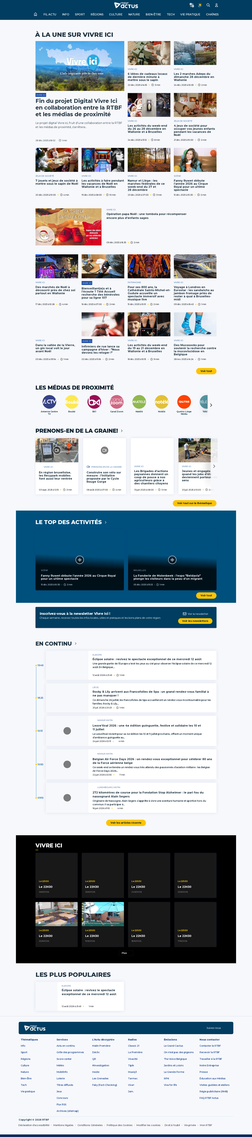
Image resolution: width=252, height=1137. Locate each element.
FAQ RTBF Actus (209, 1098)
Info (65, 14)
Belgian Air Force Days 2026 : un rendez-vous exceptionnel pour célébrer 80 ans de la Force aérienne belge (152, 761)
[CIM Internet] (224, 1127)
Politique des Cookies (119, 1125)
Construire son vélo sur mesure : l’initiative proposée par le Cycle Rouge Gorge (104, 477)
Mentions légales (63, 1125)
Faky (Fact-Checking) (104, 1085)
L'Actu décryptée (103, 1039)
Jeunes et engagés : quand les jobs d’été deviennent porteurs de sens (199, 475)
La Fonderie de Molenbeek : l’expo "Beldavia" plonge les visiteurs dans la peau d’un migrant (168, 577)
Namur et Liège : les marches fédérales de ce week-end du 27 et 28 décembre (146, 185)
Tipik (131, 1065)
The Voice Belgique (175, 1058)
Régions (97, 14)
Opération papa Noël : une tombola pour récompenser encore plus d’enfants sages (146, 215)
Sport (80, 14)
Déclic (96, 1052)
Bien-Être (26, 1078)
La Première (135, 1052)
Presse (204, 1072)
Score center (64, 1058)
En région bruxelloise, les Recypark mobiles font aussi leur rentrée (55, 475)
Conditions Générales (90, 1125)
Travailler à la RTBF (211, 1058)
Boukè (71, 411)
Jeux (59, 1091)
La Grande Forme (174, 1072)
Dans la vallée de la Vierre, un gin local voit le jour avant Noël (55, 348)
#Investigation (100, 1065)
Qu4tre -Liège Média (184, 412)
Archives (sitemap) (68, 1111)
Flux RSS (61, 1104)
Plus (124, 953)
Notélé (161, 411)
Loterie (61, 1078)
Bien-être (153, 14)
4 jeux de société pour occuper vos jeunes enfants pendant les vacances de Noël (194, 130)
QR (94, 1058)
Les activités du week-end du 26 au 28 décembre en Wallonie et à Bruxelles (147, 129)
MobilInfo (62, 1072)
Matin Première (101, 1045)
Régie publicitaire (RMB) (214, 1091)
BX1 (94, 411)
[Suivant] (211, 405)
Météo (60, 1065)
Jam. (131, 1091)
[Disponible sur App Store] (107, 1028)
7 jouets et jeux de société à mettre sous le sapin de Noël (56, 182)
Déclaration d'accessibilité (33, 1125)
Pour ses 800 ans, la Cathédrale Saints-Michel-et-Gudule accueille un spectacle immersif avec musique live (149, 293)
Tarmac (132, 1078)
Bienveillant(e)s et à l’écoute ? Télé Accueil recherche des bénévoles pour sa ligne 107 (100, 293)
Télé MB (206, 411)
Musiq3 (132, 1072)
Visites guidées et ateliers (214, 1085)
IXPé (166, 1078)
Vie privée (190, 1125)
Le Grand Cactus (173, 1045)
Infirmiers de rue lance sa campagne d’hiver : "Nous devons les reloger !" (100, 349)
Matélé (139, 411)
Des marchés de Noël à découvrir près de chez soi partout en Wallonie (55, 290)
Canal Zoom (116, 411)
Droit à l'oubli (172, 1125)
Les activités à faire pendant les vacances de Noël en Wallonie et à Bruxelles (103, 183)
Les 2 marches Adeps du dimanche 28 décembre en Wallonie (194, 77)
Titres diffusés (65, 1085)
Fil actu (49, 14)
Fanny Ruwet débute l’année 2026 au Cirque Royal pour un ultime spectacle (191, 185)
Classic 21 (133, 1045)
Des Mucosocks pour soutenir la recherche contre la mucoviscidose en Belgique (195, 350)
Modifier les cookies (148, 1125)
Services (62, 1039)
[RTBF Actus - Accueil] (126, 5)
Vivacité (132, 1058)
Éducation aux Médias (213, 1078)
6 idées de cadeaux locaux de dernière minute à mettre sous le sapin (147, 77)
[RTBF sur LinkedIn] (226, 1028)
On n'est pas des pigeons (179, 1052)
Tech (171, 14)
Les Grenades (100, 1078)
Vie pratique (190, 14)
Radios (132, 1039)
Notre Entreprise (209, 1065)
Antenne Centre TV (49, 412)
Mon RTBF (206, 1125)
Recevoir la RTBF (209, 1052)
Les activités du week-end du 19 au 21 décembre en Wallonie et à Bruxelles (147, 348)
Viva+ (131, 1085)
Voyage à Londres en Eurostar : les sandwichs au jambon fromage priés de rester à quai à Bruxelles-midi (194, 293)
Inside (95, 1072)
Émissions (170, 1039)
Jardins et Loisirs (174, 1065)
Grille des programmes (70, 1052)
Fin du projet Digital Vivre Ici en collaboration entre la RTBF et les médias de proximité (78, 108)
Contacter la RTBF (210, 1045)
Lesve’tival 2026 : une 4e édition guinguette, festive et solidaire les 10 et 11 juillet (147, 727)
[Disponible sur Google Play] (152, 1028)
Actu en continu (66, 1045)
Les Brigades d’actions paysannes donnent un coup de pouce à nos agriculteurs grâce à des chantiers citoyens (151, 477)
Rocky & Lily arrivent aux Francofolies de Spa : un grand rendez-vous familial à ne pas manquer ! (151, 693)
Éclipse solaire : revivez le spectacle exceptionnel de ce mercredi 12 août (147, 659)
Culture (115, 14)
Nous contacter (210, 1039)
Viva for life (170, 1085)
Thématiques (29, 1039)
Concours (62, 1098)
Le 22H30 (45, 886)
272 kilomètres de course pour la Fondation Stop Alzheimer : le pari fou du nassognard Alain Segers (148, 794)
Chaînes (212, 14)
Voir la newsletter (198, 613)
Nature (134, 14)
